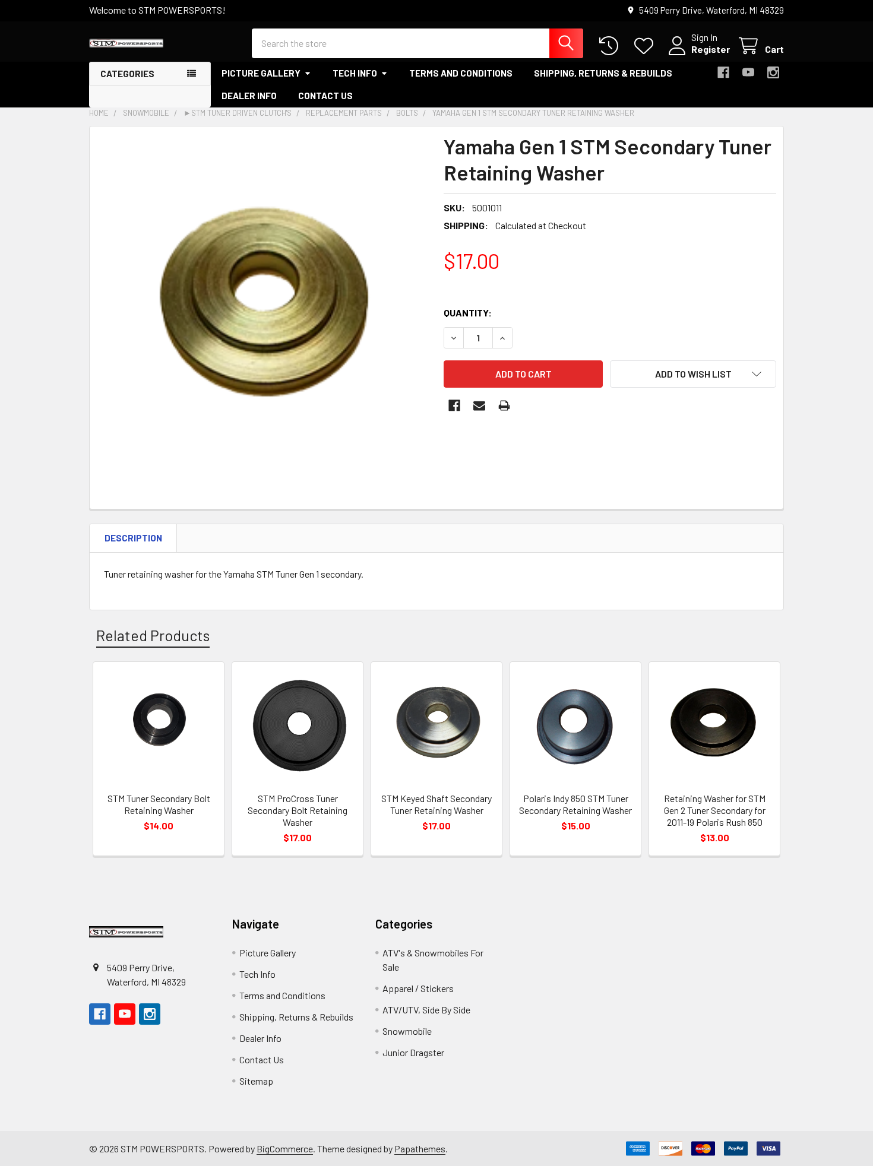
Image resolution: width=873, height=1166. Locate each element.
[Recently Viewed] (611, 46)
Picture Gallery (261, 73)
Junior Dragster (413, 1052)
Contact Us (325, 95)
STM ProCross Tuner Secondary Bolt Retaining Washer (297, 810)
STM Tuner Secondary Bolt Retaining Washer (158, 804)
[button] (693, 374)
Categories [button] (127, 73)
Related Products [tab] (153, 635)
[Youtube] (748, 72)
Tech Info (355, 73)
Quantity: (468, 312)
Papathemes (419, 1148)
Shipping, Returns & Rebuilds (603, 73)
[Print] (504, 405)
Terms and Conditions (461, 73)
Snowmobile (407, 1031)
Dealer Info (249, 95)
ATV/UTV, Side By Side (426, 1009)
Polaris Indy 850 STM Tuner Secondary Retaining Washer (575, 804)
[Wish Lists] (646, 46)
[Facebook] (723, 72)
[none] (263, 300)
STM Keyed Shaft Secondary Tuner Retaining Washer (436, 804)
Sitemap (256, 1080)
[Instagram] (773, 72)
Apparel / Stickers (418, 988)
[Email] (479, 405)
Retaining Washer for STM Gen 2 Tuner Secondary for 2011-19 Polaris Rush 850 (715, 810)
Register (710, 49)
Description (133, 538)
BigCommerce (285, 1148)
